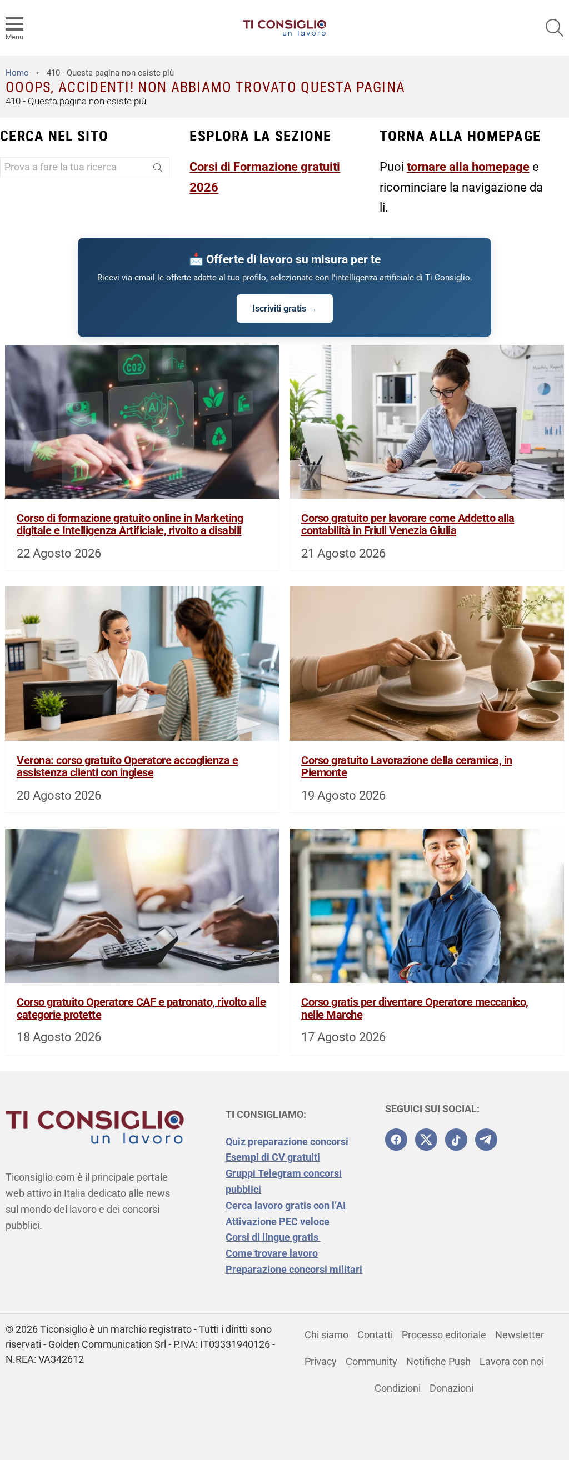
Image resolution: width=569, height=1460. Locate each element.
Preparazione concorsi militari (294, 1269)
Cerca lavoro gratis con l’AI (286, 1205)
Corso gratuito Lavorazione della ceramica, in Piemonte (406, 767)
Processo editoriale (444, 1335)
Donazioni (451, 1388)
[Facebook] (396, 1139)
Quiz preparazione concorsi (287, 1141)
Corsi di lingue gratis (273, 1237)
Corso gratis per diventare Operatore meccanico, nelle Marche (414, 1008)
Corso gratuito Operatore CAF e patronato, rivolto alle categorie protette (141, 1008)
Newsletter (519, 1335)
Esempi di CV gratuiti (273, 1157)
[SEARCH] (554, 28)
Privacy (321, 1361)
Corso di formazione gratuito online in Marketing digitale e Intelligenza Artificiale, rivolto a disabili (130, 524)
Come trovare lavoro (272, 1253)
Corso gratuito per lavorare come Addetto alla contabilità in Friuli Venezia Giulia (408, 524)
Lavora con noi (512, 1361)
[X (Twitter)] (426, 1139)
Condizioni (398, 1388)
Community (371, 1361)
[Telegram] (486, 1139)
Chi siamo (326, 1335)
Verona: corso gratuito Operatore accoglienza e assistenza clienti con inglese (127, 767)
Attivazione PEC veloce (278, 1221)
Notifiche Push (438, 1361)
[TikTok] (456, 1139)
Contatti (375, 1335)
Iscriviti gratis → (284, 308)
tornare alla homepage (468, 167)
